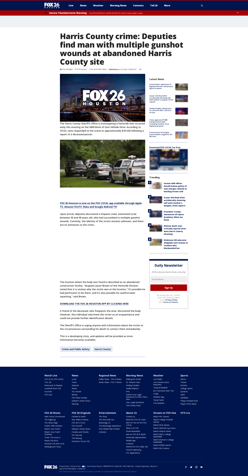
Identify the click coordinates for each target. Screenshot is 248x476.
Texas (74, 382)
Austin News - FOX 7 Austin (110, 382)
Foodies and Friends (80, 432)
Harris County (103, 349)
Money (75, 394)
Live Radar (157, 379)
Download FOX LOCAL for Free (164, 147)
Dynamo (184, 391)
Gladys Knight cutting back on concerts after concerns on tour (160, 110)
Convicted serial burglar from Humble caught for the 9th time (160, 134)
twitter (191, 467)
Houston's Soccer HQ (81, 441)
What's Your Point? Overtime (52, 433)
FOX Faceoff (77, 426)
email (201, 467)
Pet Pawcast (77, 435)
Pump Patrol (158, 400)
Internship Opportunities (136, 437)
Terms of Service (170, 302)
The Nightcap (50, 419)
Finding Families (132, 385)
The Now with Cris (106, 419)
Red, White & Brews (80, 419)
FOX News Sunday (79, 397)
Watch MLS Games (161, 448)
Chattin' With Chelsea (53, 426)
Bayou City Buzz (51, 440)
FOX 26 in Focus (78, 422)
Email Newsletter (133, 431)
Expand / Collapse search (202, 5)
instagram (196, 467)
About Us (131, 412)
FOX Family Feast (133, 405)
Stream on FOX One (164, 412)
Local (74, 379)
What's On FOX (132, 428)
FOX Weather (158, 403)
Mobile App (130, 440)
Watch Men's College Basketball (162, 435)
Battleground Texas (52, 446)
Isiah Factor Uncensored (54, 416)
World (74, 388)
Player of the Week (188, 404)
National (75, 385)
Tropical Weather (160, 387)
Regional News (107, 375)
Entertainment (107, 412)
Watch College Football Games (163, 420)
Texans (183, 382)
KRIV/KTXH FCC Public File (137, 446)
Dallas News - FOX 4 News (110, 379)
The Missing (77, 438)
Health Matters (132, 388)
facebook (186, 467)
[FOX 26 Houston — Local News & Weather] (52, 5)
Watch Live (50, 375)
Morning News (134, 375)
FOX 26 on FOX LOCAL (54, 379)
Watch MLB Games (161, 425)
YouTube (48, 391)
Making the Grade (133, 379)
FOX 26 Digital (67, 69)
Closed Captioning (133, 450)
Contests (102, 432)
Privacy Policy (171, 300)
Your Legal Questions (135, 402)
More (167, 5)
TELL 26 (47, 382)
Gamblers (184, 397)
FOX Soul (48, 394)
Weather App (158, 397)
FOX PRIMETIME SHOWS (109, 429)
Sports (184, 375)
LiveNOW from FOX (52, 388)
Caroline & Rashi (79, 416)
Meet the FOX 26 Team (136, 419)
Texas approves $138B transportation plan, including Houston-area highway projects (159, 123)
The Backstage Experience (110, 426)
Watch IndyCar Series (162, 431)
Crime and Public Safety (97, 69)
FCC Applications (133, 453)
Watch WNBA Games (162, 445)
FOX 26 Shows (52, 412)
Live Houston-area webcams (161, 383)
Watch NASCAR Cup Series (164, 428)
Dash (182, 394)
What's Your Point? (52, 429)
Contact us (130, 416)
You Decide (76, 391)
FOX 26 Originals (81, 412)
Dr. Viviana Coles (133, 382)
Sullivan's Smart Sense (81, 401)
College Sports (186, 388)
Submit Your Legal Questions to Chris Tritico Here (136, 396)
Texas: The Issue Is (52, 437)
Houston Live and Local (54, 443)
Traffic (156, 394)
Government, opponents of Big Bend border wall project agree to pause (161, 86)
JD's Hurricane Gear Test (163, 391)
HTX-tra (185, 412)
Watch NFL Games (161, 416)
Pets (128, 391)
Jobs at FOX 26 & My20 (136, 434)
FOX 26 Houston (81, 69)
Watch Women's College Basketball (163, 440)
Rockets (183, 385)
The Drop (103, 416)
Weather (158, 375)
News (75, 375)
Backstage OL (105, 422)
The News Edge (51, 422)
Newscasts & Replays (53, 385)
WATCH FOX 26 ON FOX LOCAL (136, 423)
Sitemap (75, 404)
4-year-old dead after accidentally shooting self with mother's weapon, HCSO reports (161, 99)
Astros (183, 379)
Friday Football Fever (189, 401)
